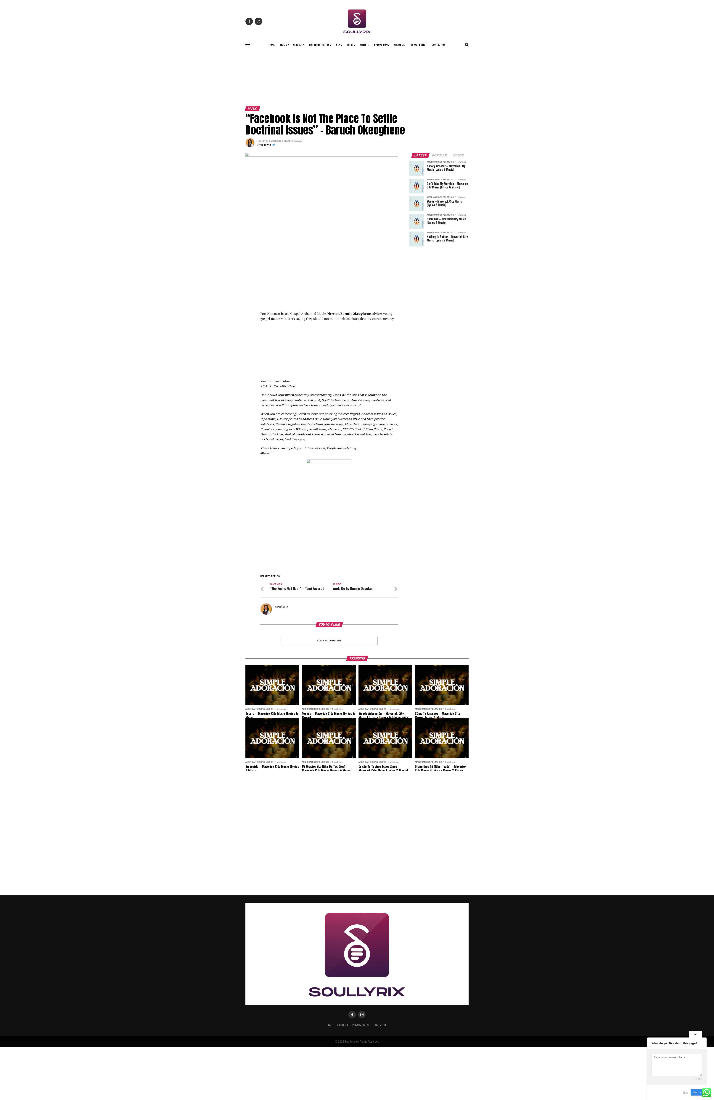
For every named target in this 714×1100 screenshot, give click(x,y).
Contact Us (438, 45)
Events (351, 45)
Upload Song (381, 45)
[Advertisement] (357, 77)
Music (283, 45)
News (339, 45)
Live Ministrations (320, 45)
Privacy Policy (418, 45)
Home (272, 45)
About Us (399, 45)
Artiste (364, 45)
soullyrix (265, 144)
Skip (685, 1092)
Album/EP (298, 45)
